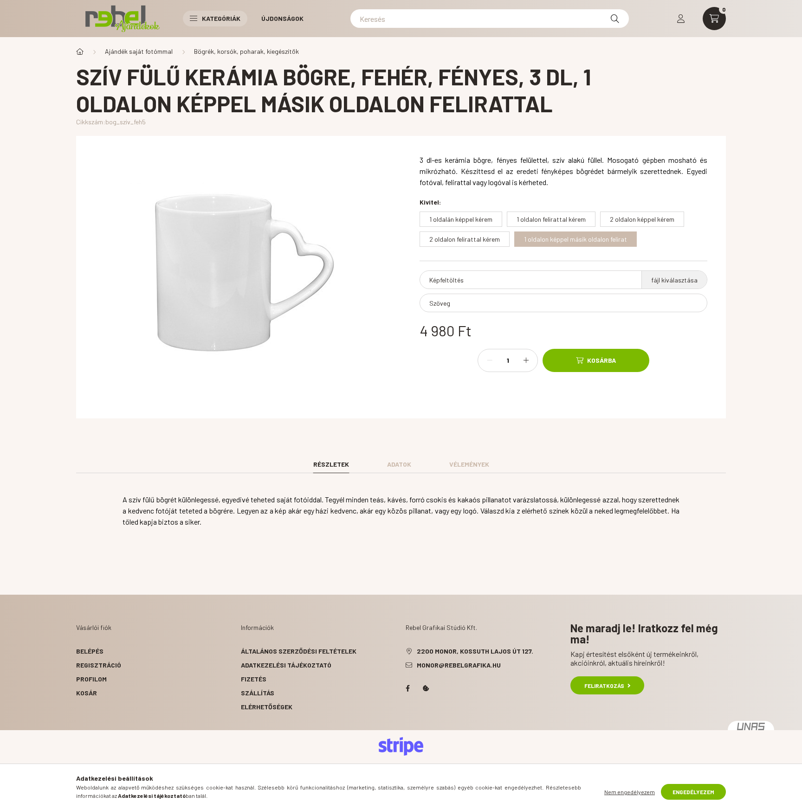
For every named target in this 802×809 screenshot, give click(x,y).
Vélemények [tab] (469, 464)
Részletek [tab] (331, 464)
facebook (407, 688)
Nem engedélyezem (629, 792)
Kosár (86, 693)
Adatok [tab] (399, 464)
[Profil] (680, 18)
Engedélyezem (693, 792)
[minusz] (490, 360)
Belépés (89, 651)
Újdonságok (282, 18)
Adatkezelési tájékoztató (286, 665)
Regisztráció (98, 665)
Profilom (91, 679)
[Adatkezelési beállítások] (426, 688)
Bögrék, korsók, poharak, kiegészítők (246, 51)
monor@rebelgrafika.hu (459, 665)
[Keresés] (615, 18)
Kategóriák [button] (221, 18)
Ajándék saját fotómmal (139, 51)
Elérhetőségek (266, 707)
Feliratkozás (604, 685)
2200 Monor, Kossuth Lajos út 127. (475, 651)
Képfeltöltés (446, 280)
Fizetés (253, 679)
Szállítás (257, 693)
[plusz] (526, 360)
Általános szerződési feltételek (298, 651)
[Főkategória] (80, 51)
